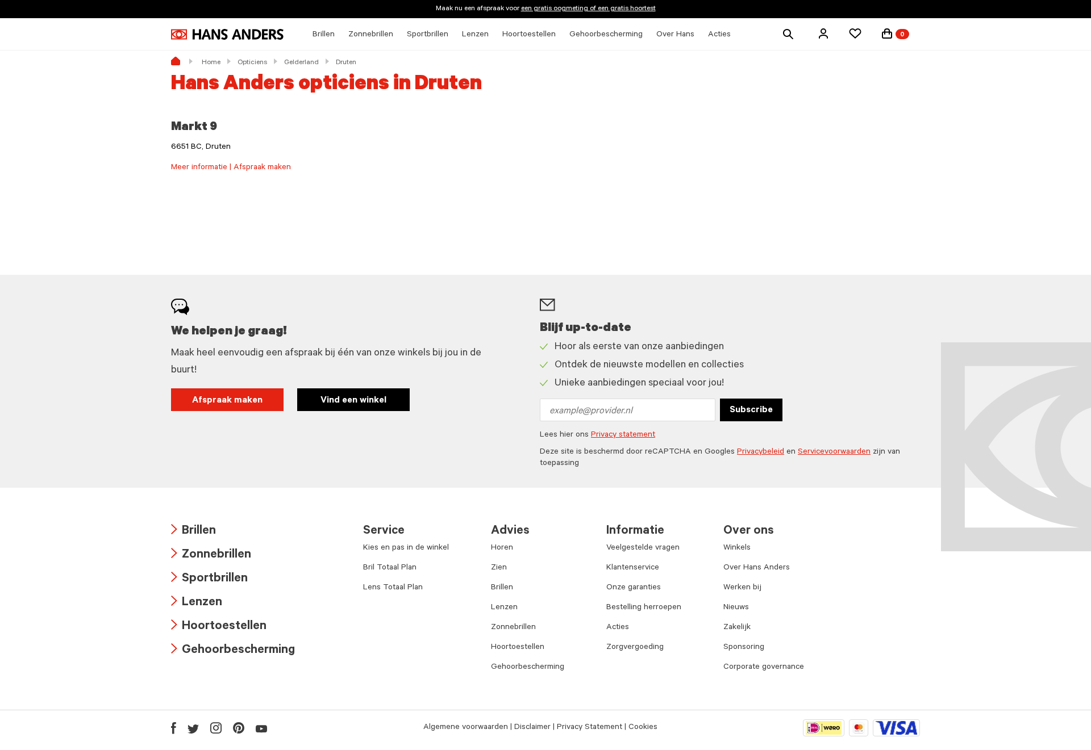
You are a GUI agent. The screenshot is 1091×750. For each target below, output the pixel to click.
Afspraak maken (227, 401)
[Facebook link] (173, 728)
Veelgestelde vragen (643, 548)
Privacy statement (623, 435)
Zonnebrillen (211, 555)
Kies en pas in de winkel (406, 548)
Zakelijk (737, 627)
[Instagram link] (216, 728)
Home (211, 63)
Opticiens (252, 63)
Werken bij (742, 588)
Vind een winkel (353, 401)
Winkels (737, 548)
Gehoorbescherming (233, 651)
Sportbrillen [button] (427, 35)
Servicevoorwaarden (834, 452)
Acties (617, 627)
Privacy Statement (589, 727)
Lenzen (196, 603)
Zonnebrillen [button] (370, 35)
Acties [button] (719, 35)
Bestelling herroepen (643, 608)
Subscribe (751, 410)
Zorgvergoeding (635, 647)
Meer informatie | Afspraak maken (231, 168)
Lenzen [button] (475, 35)
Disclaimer (532, 727)
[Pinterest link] (238, 728)
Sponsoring (743, 647)
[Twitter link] (193, 728)
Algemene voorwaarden (465, 727)
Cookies (642, 727)
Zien (499, 568)
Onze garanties (633, 588)
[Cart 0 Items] (887, 33)
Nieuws (736, 608)
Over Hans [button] (675, 35)
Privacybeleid (760, 452)
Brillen (193, 532)
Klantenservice (632, 568)
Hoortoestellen (218, 627)
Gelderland (301, 63)
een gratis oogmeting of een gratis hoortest (588, 9)
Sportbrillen (209, 579)
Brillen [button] (324, 35)
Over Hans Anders (756, 568)
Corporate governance (763, 667)
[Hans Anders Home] (227, 34)
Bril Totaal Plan (390, 568)
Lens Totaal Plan (393, 588)
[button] (823, 33)
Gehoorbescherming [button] (606, 35)
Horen (502, 548)
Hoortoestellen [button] (529, 35)
